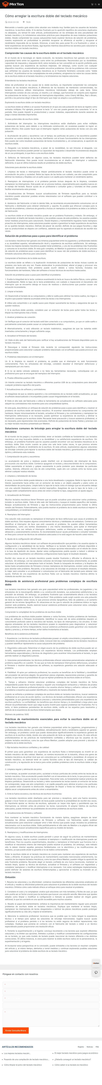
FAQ (97, 1047)
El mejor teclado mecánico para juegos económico (76, 1053)
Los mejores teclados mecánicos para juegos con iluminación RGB (17, 1053)
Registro (81, 1047)
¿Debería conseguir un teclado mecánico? (73, 1059)
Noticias (90, 1047)
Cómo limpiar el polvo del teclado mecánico (23, 1065)
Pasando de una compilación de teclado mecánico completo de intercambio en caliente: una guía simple (26, 1059)
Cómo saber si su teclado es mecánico (71, 1065)
